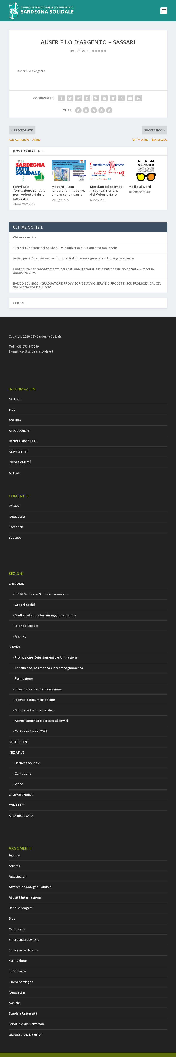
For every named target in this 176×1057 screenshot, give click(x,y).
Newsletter (17, 516)
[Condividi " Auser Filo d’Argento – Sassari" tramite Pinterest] (95, 98)
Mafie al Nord (140, 187)
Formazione (24, 678)
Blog (12, 409)
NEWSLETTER (19, 452)
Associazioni (18, 876)
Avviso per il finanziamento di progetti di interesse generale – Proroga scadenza (73, 258)
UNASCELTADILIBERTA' (25, 1035)
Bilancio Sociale (26, 626)
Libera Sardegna (21, 982)
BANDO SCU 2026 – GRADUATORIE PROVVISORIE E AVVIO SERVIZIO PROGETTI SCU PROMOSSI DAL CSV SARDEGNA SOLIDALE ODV (87, 285)
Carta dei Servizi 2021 (31, 731)
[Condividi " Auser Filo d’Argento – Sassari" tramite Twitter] (70, 98)
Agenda (14, 855)
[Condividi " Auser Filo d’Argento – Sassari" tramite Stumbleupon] (121, 98)
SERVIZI (14, 647)
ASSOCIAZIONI (19, 431)
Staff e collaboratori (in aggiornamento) (45, 615)
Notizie (14, 1003)
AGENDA (15, 420)
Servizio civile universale (27, 1024)
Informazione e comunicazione (38, 689)
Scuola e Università (23, 1013)
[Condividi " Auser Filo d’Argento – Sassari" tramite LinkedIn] (104, 98)
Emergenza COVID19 (24, 940)
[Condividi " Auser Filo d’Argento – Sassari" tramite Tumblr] (87, 98)
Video (19, 784)
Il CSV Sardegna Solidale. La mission (41, 594)
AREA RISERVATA (21, 816)
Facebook (16, 527)
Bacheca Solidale (27, 763)
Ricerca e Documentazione (35, 700)
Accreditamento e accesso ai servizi (41, 721)
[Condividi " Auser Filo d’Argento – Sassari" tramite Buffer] (113, 98)
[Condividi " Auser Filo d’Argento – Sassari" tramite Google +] (78, 98)
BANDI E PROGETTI (22, 441)
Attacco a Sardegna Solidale (30, 887)
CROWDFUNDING (21, 795)
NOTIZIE (15, 399)
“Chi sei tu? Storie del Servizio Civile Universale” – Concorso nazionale (65, 248)
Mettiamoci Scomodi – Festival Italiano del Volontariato (106, 190)
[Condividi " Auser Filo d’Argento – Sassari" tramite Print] (138, 98)
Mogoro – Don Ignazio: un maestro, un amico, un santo (68, 190)
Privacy (14, 506)
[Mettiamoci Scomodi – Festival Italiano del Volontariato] (107, 170)
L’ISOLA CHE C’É (20, 462)
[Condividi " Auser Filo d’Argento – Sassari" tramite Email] (130, 98)
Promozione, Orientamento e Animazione (46, 657)
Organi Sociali (25, 605)
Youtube (15, 537)
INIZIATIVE (16, 752)
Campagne (23, 773)
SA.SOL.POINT (19, 742)
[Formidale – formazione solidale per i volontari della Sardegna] (30, 170)
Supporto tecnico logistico (35, 710)
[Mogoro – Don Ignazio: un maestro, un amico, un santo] (69, 170)
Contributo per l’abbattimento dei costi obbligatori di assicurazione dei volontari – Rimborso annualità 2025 (83, 271)
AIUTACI (15, 473)
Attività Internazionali (25, 897)
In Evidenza (17, 971)
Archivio (21, 636)
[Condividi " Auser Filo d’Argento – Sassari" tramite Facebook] (61, 98)
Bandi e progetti (21, 908)
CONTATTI (17, 805)
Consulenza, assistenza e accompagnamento (49, 668)
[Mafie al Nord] (146, 170)
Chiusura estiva (24, 237)
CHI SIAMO (16, 584)
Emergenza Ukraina (23, 950)
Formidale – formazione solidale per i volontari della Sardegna (29, 193)
